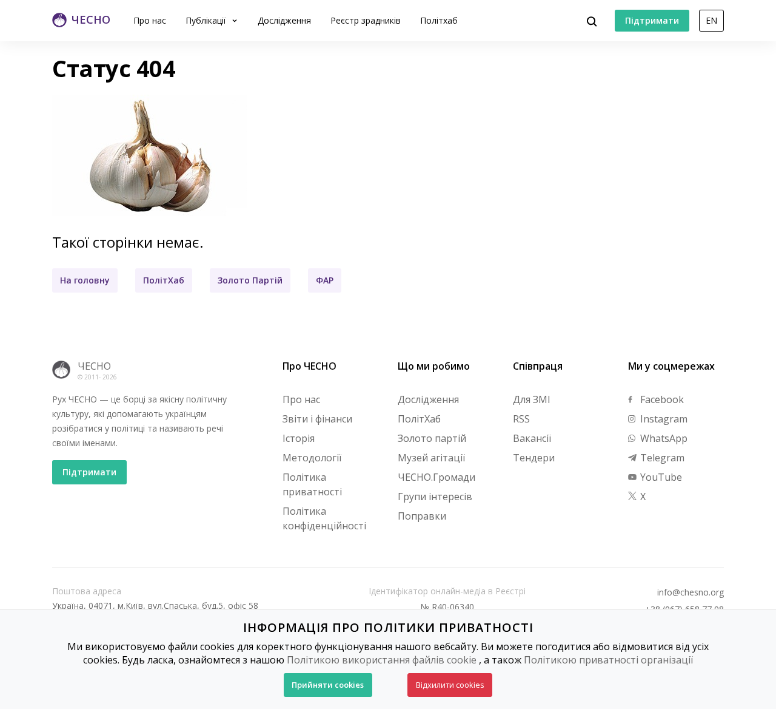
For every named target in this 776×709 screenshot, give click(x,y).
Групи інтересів (435, 496)
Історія (299, 438)
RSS (521, 419)
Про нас (149, 20)
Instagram (662, 419)
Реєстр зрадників (365, 20)
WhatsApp (662, 438)
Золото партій (432, 438)
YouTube (660, 477)
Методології (312, 457)
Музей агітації (431, 457)
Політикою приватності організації (608, 660)
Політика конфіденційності (324, 518)
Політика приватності (312, 484)
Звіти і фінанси (317, 419)
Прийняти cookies (328, 684)
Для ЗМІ (531, 399)
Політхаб (439, 20)
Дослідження (284, 20)
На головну (85, 280)
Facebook (661, 399)
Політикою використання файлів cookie (382, 660)
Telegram (661, 457)
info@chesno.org (690, 592)
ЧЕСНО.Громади (436, 477)
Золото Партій (250, 280)
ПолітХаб (163, 280)
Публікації (207, 20)
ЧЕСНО (94, 366)
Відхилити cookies (450, 684)
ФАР (324, 280)
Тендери (534, 457)
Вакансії (532, 438)
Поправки (422, 516)
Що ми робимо (434, 366)
